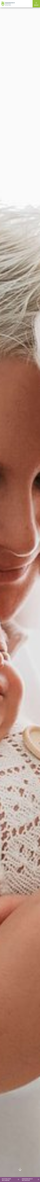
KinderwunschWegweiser (27, 1179)
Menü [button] (36, 5)
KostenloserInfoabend (6, 1179)
